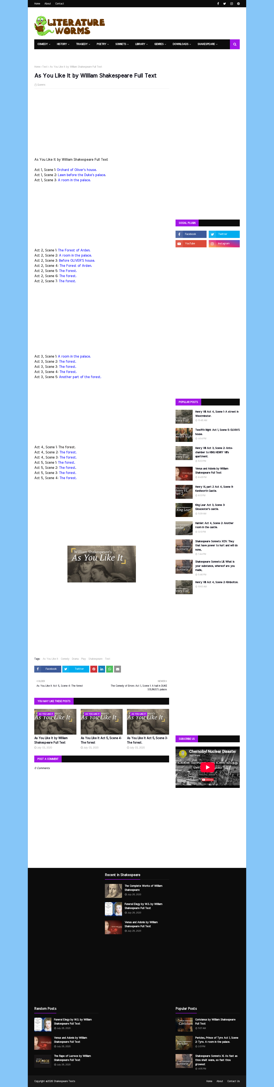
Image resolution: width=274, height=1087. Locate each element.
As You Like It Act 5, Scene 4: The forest (101, 740)
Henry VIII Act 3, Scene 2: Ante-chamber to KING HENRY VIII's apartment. (214, 452)
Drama (75, 659)
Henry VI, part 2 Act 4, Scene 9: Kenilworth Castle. (214, 489)
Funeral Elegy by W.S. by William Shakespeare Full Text (73, 1021)
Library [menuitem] (140, 44)
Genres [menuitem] (159, 44)
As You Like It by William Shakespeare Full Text (50, 740)
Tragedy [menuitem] (82, 44)
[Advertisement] (101, 123)
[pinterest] (238, 3)
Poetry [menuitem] (101, 44)
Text (45, 66)
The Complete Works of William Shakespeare (143, 888)
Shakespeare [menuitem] (206, 44)
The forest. (67, 447)
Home (37, 3)
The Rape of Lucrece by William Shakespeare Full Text (72, 1058)
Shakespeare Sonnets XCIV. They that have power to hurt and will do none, (216, 545)
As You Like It (50, 659)
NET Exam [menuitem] (43, 54)
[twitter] (224, 3)
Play (83, 659)
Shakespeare (95, 659)
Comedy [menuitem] (42, 44)
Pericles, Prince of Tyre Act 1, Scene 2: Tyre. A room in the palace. (216, 1040)
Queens (41, 84)
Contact (59, 3)
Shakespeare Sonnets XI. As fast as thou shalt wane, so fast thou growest (216, 1060)
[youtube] (191, 243)
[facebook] (218, 3)
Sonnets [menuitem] (120, 44)
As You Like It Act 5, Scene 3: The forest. (147, 740)
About (47, 3)
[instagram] (231, 3)
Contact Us (233, 1081)
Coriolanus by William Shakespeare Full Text (215, 1021)
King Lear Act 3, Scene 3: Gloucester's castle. (210, 507)
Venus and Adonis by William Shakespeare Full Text (211, 470)
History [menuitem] (62, 44)
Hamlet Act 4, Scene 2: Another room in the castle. (214, 525)
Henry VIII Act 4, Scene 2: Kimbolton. (216, 582)
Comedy (65, 659)
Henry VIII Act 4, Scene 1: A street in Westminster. (216, 413)
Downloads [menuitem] (180, 44)
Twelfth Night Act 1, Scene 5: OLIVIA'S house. (217, 432)
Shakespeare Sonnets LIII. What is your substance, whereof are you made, (215, 566)
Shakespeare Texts (64, 1081)
